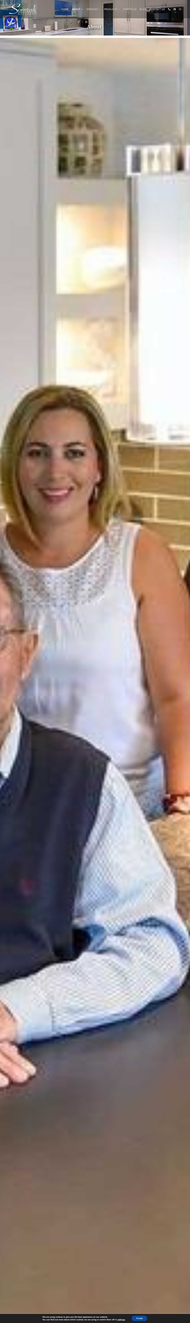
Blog (143, 9)
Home (65, 9)
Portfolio (129, 9)
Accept (139, 1318)
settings (121, 1319)
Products (110, 9)
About (76, 9)
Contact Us (157, 9)
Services (92, 9)
